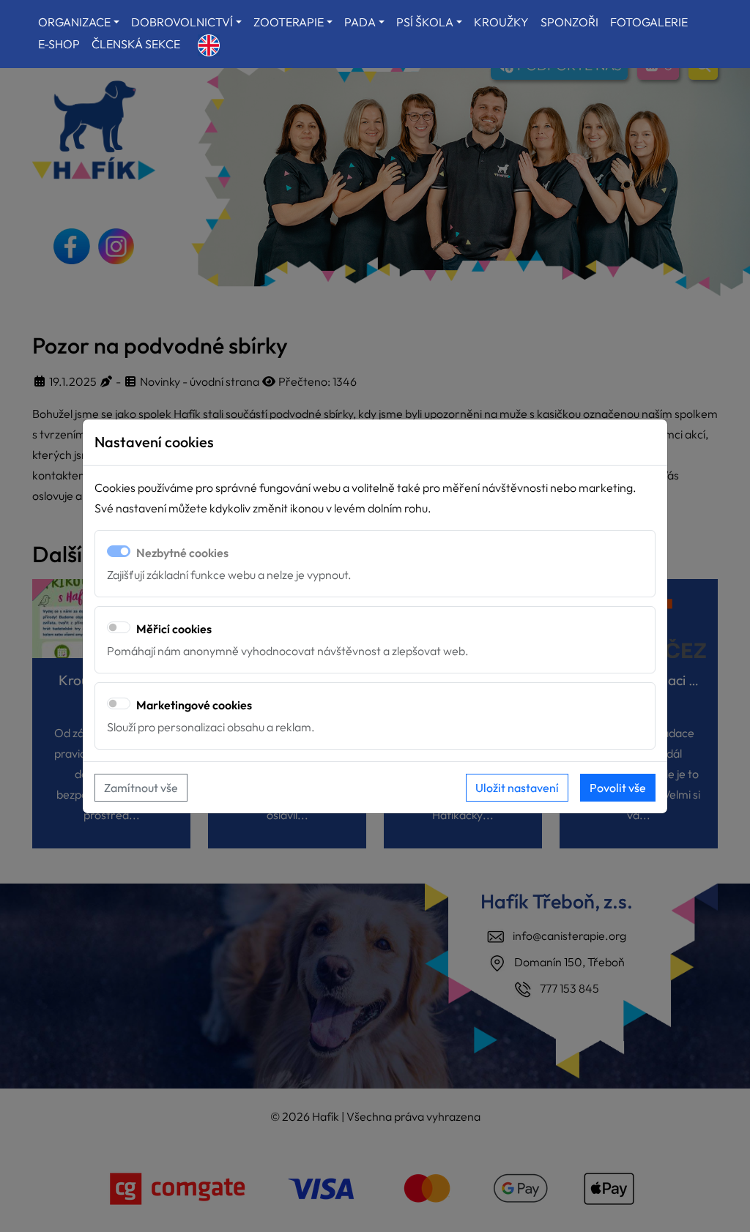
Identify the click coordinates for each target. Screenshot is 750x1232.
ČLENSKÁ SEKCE (136, 44)
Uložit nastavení (517, 787)
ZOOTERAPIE (288, 22)
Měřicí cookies (174, 628)
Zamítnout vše (141, 787)
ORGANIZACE (74, 22)
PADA (360, 22)
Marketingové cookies (194, 705)
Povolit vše (618, 787)
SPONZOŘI (569, 22)
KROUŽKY (501, 22)
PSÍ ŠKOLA (424, 22)
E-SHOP (59, 44)
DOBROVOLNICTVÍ (182, 22)
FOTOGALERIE (649, 22)
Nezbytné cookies (182, 552)
